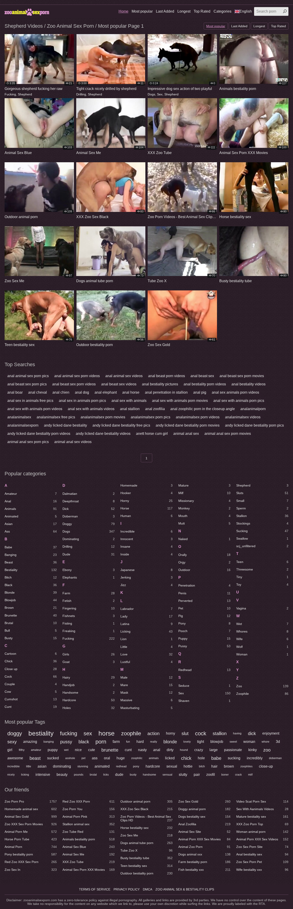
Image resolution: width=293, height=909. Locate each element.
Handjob (88, 685)
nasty (142, 750)
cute (91, 750)
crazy (198, 750)
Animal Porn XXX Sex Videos (262, 839)
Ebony (88, 570)
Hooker (146, 493)
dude (119, 774)
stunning (82, 766)
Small (262, 501)
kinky (252, 750)
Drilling (81, 94)
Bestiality (31, 570)
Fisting (88, 623)
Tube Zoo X (146, 850)
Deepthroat (88, 501)
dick (252, 733)
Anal (31, 501)
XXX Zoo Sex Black (146, 809)
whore (265, 741)
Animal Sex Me (88, 854)
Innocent (146, 539)
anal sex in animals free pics (30, 401)
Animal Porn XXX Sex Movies (204, 839)
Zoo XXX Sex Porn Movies (31, 824)
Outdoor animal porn (146, 801)
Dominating (88, 539)
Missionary (204, 501)
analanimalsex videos (242, 417)
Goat (88, 662)
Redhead (204, 670)
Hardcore (88, 700)
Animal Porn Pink (88, 816)
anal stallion (130, 409)
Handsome (88, 692)
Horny (146, 501)
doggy (14, 733)
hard (140, 742)
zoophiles (246, 766)
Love (146, 654)
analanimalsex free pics (56, 417)
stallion (220, 733)
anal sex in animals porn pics (82, 401)
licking (25, 774)
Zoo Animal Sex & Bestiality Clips (184, 889)
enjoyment (270, 733)
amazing (30, 742)
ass (95, 758)
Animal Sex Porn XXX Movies (88, 869)
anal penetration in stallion (166, 392)
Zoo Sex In (31, 869)
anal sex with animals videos (91, 409)
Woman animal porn (262, 831)
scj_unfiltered (262, 546)
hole (201, 758)
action (153, 733)
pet (83, 758)
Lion (146, 639)
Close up (31, 669)
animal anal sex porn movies (227, 434)
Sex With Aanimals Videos (262, 809)
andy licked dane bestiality (65, 425)
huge (121, 758)
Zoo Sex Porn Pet (262, 862)
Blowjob (31, 600)
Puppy (204, 638)
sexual (171, 766)
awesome (15, 758)
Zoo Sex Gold (204, 801)
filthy (21, 750)
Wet (262, 624)
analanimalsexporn (22, 425)
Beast (31, 562)
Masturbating (146, 708)
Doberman (88, 516)
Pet (204, 608)
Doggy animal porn (204, 809)
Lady (146, 616)
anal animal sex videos (124, 376)
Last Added (165, 11)
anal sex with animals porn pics (238, 401)
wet (66, 750)
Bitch (31, 577)
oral (107, 758)
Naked (204, 539)
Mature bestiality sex (262, 816)
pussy (66, 741)
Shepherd (25, 94)
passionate (233, 750)
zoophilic (136, 758)
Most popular (142, 11)
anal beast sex (202, 376)
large (213, 750)
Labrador (146, 609)
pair (197, 774)
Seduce (204, 685)
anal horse (130, 392)
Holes (88, 708)
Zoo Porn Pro (31, 801)
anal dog (82, 392)
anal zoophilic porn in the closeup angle (202, 409)
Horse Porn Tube (31, 839)
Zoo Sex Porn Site (262, 847)
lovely (187, 741)
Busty (31, 638)
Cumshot (31, 699)
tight (200, 742)
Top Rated (202, 11)
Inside (146, 554)
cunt (128, 750)
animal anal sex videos (73, 442)
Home (123, 11)
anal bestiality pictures (160, 384)
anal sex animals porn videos (235, 392)
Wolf (262, 647)
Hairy (88, 677)
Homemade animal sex (31, 809)
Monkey (204, 508)
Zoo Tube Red (88, 831)
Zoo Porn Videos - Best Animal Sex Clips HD (146, 818)
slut (185, 733)
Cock (31, 676)
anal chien (60, 392)
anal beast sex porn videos (74, 384)
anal (156, 750)
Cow (31, 691)
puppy (53, 750)
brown (229, 766)
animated (102, 766)
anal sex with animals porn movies (180, 401)
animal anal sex (186, 434)
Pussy (204, 646)
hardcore (153, 766)
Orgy (204, 562)
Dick (88, 509)
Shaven (204, 701)
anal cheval (37, 392)
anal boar (15, 392)
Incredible (146, 531)
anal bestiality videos (248, 384)
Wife (262, 639)
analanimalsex (19, 417)
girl (9, 750)
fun (128, 741)
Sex (160, 94)
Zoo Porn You (88, 809)
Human (146, 516)
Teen (262, 562)
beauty (62, 774)
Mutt (204, 523)
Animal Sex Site (204, 831)
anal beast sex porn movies (242, 376)
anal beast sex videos (118, 384)
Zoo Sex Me (146, 835)
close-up (266, 766)
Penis (204, 593)
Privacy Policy (127, 889)
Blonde (31, 592)
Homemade (146, 485)
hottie (188, 766)
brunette (109, 749)
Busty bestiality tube (146, 858)
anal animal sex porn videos (77, 376)
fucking (68, 733)
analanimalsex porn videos (198, 417)
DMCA (147, 889)
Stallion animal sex (88, 824)
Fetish (88, 601)
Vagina (262, 608)
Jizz (146, 585)
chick (186, 758)
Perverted (204, 601)
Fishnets (88, 616)
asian (42, 766)
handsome (149, 774)
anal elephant (106, 392)
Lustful (146, 662)
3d (278, 742)
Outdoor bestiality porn (146, 873)
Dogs (151, 94)
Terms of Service (94, 889)
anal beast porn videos (166, 376)
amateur (36, 750)
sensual (167, 774)
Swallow (262, 538)
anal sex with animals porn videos (34, 409)
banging (48, 741)
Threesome (262, 569)
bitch (202, 766)
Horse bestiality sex (146, 828)
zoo (267, 749)
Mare (146, 685)
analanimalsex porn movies (103, 417)
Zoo (262, 686)
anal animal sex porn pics (28, 376)
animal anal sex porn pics (28, 442)
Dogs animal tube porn (146, 843)
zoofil (210, 774)
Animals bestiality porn (88, 839)
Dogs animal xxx (204, 854)
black (84, 741)
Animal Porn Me (31, 831)
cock (200, 733)
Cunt (31, 707)
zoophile (131, 733)
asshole (70, 758)
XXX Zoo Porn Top (262, 824)
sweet (233, 741)
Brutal (31, 623)
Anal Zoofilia (204, 824)
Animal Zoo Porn (204, 847)
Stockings (262, 523)
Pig (204, 616)
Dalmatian (88, 493)
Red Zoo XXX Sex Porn (31, 862)
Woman (262, 654)
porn (100, 742)
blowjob (216, 742)
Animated (31, 516)
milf (250, 774)
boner (225, 774)
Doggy (88, 524)
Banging (31, 555)
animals (154, 758)
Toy (262, 584)
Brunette (31, 615)
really (153, 741)
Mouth (204, 516)
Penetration (204, 585)
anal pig (199, 392)
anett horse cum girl (152, 434)
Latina (146, 624)
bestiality (41, 733)
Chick (31, 661)
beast (35, 758)
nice (78, 750)
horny (170, 733)
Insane (146, 546)
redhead (121, 766)
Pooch (204, 631)
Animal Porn (31, 847)
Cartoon (31, 653)
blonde (170, 741)
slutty (183, 774)
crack (238, 774)
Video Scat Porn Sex (262, 801)
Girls (88, 654)
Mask (146, 692)
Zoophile (262, 693)
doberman (275, 758)
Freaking (88, 631)
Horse (146, 508)
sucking (234, 758)
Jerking (146, 577)
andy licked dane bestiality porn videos (38, 434)
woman (249, 742)
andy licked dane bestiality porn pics (254, 425)
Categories (222, 11)
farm (116, 742)
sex (88, 733)
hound (184, 750)
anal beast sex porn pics (27, 384)
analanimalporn (253, 409)
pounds (78, 774)
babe (216, 758)
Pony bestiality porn (31, 854)
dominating (62, 766)
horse (106, 733)
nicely (11, 774)
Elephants (88, 577)
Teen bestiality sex (146, 866)
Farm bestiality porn (204, 862)
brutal (93, 774)
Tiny (262, 577)
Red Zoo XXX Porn (88, 801)
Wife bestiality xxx (262, 869)
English (245, 11)
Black (31, 585)
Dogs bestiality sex (204, 816)
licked (170, 758)
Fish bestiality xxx (204, 869)
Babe (31, 547)
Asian (31, 524)
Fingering (88, 608)
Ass (31, 531)
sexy (12, 741)
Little (146, 647)
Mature (204, 485)
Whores (262, 631)
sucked (53, 758)
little (28, 766)
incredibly (255, 758)
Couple (31, 684)
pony (136, 766)
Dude (88, 554)
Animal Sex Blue (88, 847)
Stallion (262, 516)
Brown (31, 607)
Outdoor (204, 570)
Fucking (10, 94)
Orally (204, 555)
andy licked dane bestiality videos (103, 434)
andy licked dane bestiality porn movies (188, 425)
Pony (204, 623)
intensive (42, 774)
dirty (170, 750)
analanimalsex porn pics (150, 417)
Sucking (262, 531)
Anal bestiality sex (262, 854)
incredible (13, 766)
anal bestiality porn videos (205, 384)
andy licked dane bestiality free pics (121, 425)
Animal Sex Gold (31, 816)
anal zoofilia (155, 409)
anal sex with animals (128, 401)
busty (133, 774)
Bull (31, 630)
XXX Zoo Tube (88, 862)
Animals (31, 509)
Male (146, 677)
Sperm (262, 508)
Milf (204, 493)
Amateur (31, 493)
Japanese (146, 570)
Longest (183, 11)
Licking (146, 631)
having (237, 733)
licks (106, 774)
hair (214, 766)
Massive (146, 700)
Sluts (262, 493)
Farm (88, 593)
